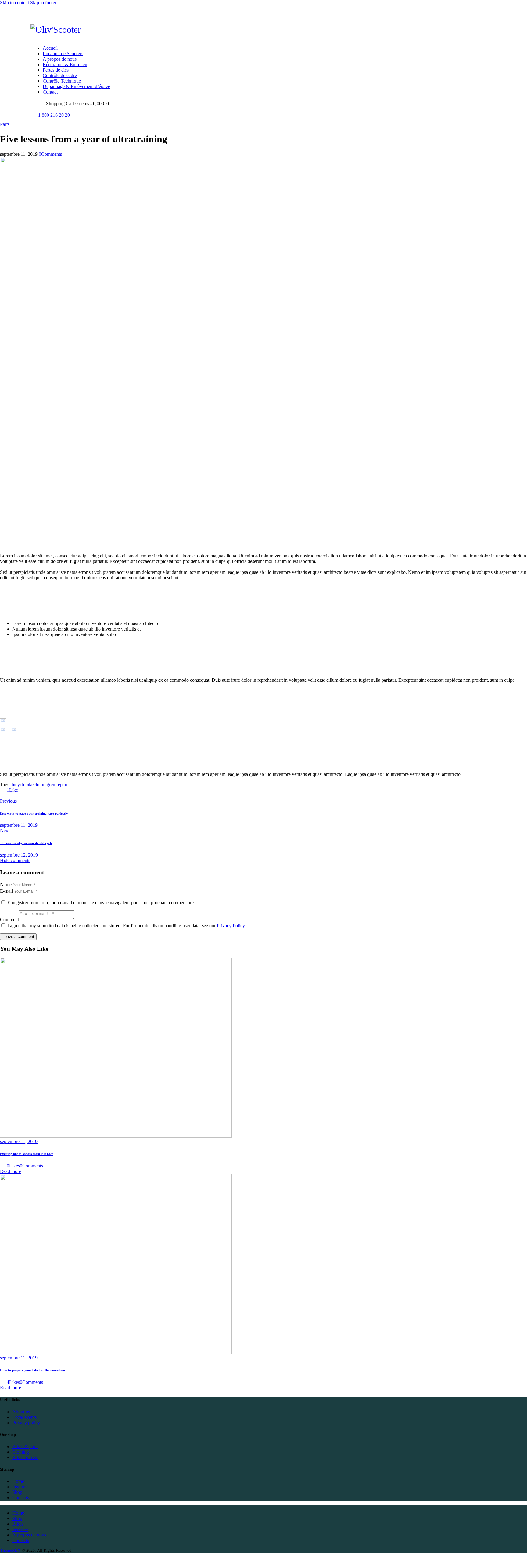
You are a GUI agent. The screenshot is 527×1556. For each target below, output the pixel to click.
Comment (9, 919)
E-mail (6, 890)
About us (21, 1411)
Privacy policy (26, 1422)
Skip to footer (43, 2)
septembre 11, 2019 (19, 1141)
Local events (24, 1417)
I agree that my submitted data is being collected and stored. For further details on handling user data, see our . (126, 925)
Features (20, 1486)
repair (61, 784)
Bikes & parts (25, 1446)
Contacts (20, 1497)
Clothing (20, 1452)
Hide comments (15, 860)
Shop (17, 1492)
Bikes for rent (25, 1457)
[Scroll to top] (3, 1553)
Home (18, 1481)
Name (6, 884)
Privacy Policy (231, 925)
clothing (41, 784)
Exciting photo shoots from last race (26, 1154)
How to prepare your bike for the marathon (32, 1370)
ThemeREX (10, 1550)
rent (52, 784)
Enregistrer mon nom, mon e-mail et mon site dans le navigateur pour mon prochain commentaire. (101, 902)
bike (29, 784)
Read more (10, 1171)
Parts (4, 124)
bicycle (18, 784)
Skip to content (14, 2)
